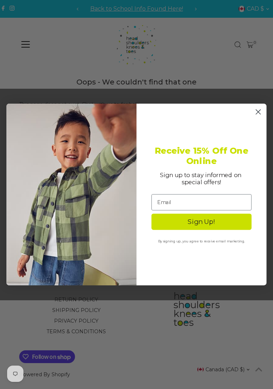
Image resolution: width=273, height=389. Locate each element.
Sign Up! (201, 222)
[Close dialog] (258, 111)
